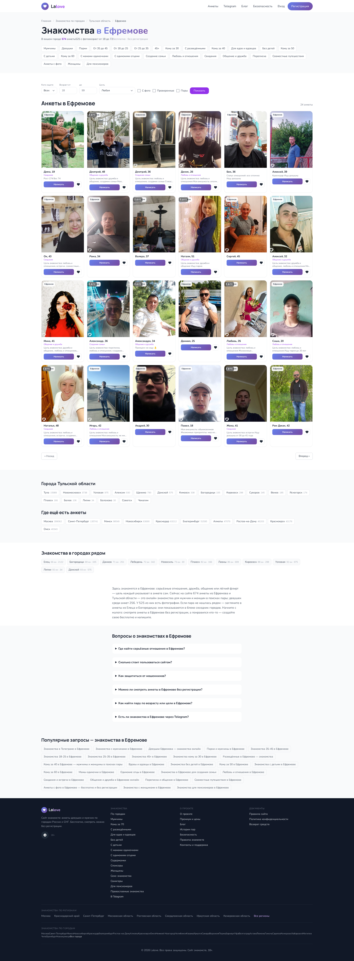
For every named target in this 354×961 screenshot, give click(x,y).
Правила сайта (258, 814)
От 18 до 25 (121, 48)
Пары (184, 90)
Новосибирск (138, 521)
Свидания (210, 56)
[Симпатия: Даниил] (215, 347)
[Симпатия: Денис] (215, 187)
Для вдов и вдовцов (243, 48)
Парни (83, 48)
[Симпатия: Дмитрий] (124, 187)
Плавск (51, 500)
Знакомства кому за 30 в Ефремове (195, 756)
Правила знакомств (192, 840)
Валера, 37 (142, 256)
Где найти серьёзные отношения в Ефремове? (151, 649)
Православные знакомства (127, 891)
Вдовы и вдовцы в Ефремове (146, 764)
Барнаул (230, 933)
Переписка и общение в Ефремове (166, 780)
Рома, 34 (94, 256)
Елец (53, 562)
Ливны (228, 562)
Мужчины (49, 48)
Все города (76, 936)
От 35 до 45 (100, 48)
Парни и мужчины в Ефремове (225, 749)
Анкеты (213, 6)
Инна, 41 (49, 341)
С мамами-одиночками (94, 56)
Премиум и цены (190, 819)
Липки (88, 500)
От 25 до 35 (141, 48)
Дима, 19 (49, 172)
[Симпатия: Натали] (215, 272)
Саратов (276, 933)
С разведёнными (195, 48)
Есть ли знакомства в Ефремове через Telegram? (153, 717)
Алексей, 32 (279, 256)
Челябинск (180, 933)
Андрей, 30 (142, 425)
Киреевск (234, 492)
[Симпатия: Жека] (261, 441)
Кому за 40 (218, 48)
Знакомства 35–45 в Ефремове (270, 749)
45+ (157, 48)
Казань (189, 933)
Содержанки (118, 860)
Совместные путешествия (288, 56)
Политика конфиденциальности (268, 819)
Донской (165, 492)
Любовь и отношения (185, 56)
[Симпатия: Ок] (78, 272)
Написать (59, 184)
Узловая (100, 492)
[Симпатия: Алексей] (307, 181)
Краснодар (166, 521)
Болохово (108, 500)
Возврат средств (259, 824)
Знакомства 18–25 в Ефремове (62, 756)
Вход (281, 6)
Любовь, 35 (234, 341)
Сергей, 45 (233, 256)
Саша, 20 (278, 341)
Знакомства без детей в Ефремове (192, 764)
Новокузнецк (63, 936)
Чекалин (143, 500)
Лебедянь (142, 562)
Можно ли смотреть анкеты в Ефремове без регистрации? (160, 690)
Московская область (120, 916)
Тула (50, 492)
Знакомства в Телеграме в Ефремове (66, 749)
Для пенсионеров (97, 64)
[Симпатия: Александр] (124, 357)
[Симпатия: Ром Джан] (307, 432)
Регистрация (300, 6)
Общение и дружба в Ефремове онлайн (114, 780)
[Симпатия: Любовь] (261, 357)
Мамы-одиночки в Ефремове (96, 772)
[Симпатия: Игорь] (124, 441)
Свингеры (117, 881)
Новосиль (172, 562)
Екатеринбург (195, 521)
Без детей (268, 48)
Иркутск (197, 933)
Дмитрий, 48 (97, 172)
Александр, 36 (98, 341)
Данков (113, 562)
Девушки (67, 48)
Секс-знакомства (121, 876)
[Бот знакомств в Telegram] (45, 835)
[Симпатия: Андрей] (169, 432)
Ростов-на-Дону (250, 521)
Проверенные (165, 90)
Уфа (236, 933)
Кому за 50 (287, 48)
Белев (70, 500)
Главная (46, 21)
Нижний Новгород (165, 933)
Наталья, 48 (51, 425)
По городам (118, 814)
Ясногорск (298, 492)
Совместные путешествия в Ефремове (218, 780)
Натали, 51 (187, 256)
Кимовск (187, 492)
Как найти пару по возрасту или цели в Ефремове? (155, 703)
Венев (277, 492)
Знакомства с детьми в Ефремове (275, 764)
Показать (199, 90)
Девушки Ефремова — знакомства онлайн (175, 749)
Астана (253, 933)
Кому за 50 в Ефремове (233, 764)
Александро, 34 (145, 341)
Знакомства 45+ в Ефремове (149, 756)
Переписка (259, 56)
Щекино (143, 492)
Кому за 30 (172, 48)
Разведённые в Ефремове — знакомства (248, 756)
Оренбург (51, 936)
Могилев (307, 933)
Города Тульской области (68, 484)
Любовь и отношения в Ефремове (243, 772)
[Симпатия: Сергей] (261, 263)
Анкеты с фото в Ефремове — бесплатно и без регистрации (80, 787)
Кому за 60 (67, 56)
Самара (205, 933)
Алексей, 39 (279, 172)
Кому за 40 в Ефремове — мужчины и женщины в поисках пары (83, 764)
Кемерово (286, 933)
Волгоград (244, 933)
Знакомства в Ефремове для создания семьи (188, 772)
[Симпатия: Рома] (124, 263)
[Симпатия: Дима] (78, 184)
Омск (51, 529)
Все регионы (261, 916)
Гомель (268, 933)
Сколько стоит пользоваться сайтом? (145, 662)
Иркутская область (208, 916)
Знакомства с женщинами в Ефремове (147, 787)
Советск (127, 500)
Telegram (229, 6)
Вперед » (304, 456)
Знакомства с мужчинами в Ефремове (119, 749)
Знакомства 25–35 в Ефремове (107, 756)
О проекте (186, 814)
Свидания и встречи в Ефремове (64, 780)
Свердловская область (179, 916)
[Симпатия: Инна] (78, 357)
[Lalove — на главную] (46, 6)
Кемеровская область (236, 916)
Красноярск (281, 521)
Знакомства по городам (70, 21)
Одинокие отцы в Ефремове (137, 772)
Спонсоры (117, 865)
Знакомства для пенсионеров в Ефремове (203, 787)
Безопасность (263, 6)
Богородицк (210, 492)
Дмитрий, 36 (143, 172)
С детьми (49, 56)
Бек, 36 (231, 172)
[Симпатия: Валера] (169, 263)
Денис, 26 (187, 172)
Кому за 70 (117, 824)
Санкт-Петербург (83, 521)
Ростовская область (149, 916)
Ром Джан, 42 (281, 425)
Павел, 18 (187, 425)
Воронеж (214, 933)
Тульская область (100, 21)
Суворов (257, 492)
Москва (53, 521)
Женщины (74, 64)
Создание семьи (156, 56)
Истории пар (187, 829)
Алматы (221, 521)
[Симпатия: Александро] (169, 354)
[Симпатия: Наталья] (78, 441)
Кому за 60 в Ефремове (58, 772)
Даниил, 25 (188, 341)
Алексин (122, 492)
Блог (244, 6)
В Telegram (117, 896)
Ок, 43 (47, 256)
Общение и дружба (235, 56)
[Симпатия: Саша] (307, 357)
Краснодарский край (66, 916)
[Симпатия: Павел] (215, 438)
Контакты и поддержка (194, 845)
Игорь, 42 (95, 425)
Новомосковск (75, 492)
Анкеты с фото (53, 64)
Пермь (222, 933)
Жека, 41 (232, 425)
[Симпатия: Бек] (261, 184)
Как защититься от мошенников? (142, 676)
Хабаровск (297, 933)
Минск (111, 521)
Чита (43, 936)
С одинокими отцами (127, 56)
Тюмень (261, 933)
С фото (146, 90)
